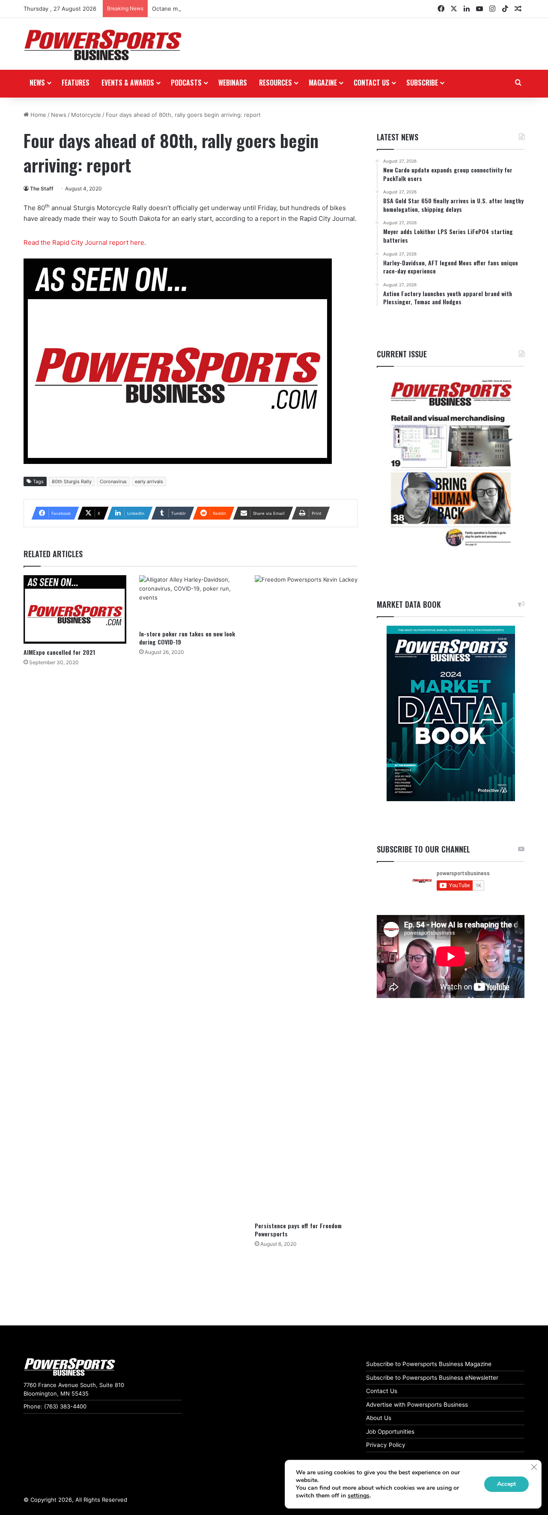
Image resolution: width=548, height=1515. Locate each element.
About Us (378, 1417)
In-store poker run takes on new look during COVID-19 (187, 637)
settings (358, 1496)
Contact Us (381, 1390)
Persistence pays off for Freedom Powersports (298, 1229)
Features (75, 82)
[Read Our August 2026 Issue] (450, 463)
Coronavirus (113, 481)
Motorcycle (86, 114)
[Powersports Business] (103, 45)
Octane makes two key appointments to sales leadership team (235, 8)
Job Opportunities (390, 1431)
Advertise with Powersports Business (417, 1404)
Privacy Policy (385, 1444)
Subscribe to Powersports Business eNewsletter (432, 1377)
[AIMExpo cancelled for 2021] (75, 609)
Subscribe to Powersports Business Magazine (428, 1364)
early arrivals (149, 481)
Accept (506, 1484)
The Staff (42, 188)
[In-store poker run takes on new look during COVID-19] (190, 600)
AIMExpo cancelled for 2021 (59, 652)
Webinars (232, 82)
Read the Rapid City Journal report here (84, 242)
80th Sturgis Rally (72, 481)
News (37, 82)
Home (37, 114)
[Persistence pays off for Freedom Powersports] (306, 896)
